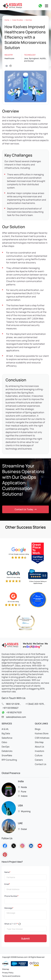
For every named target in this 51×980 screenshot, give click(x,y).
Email (7, 884)
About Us (39, 746)
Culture (38, 755)
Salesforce (7, 737)
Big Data (6, 733)
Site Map (39, 742)
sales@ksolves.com (16, 716)
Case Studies (17, 20)
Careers (39, 759)
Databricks (7, 751)
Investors (39, 751)
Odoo (4, 742)
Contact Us (40, 764)
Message (8, 908)
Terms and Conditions (11, 976)
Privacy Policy (7, 972)
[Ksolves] (12, 5)
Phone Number (11, 896)
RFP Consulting (9, 759)
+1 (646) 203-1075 (34, 703)
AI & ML (5, 729)
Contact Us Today (24, 509)
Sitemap (5, 969)
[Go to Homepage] (5, 846)
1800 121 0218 (12, 703)
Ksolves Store (41, 733)
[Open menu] (46, 5)
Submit (25, 938)
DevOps (29, 20)
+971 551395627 (10, 707)
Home (6, 20)
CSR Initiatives (42, 737)
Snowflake (7, 755)
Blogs (37, 729)
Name (7, 872)
